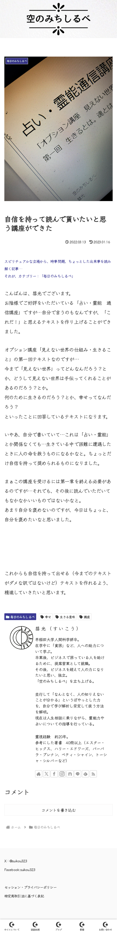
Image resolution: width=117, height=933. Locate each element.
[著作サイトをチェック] (38, 773)
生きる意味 (67, 616)
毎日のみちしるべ (22, 616)
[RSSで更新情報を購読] (93, 773)
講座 (87, 616)
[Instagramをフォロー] (62, 773)
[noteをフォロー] (69, 773)
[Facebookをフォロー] (54, 773)
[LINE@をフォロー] (77, 773)
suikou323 (27, 869)
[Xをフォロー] (46, 773)
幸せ (48, 616)
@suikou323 (18, 860)
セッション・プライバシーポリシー (30, 887)
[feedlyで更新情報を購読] (85, 773)
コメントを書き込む (58, 810)
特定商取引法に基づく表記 (24, 895)
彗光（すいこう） (58, 628)
